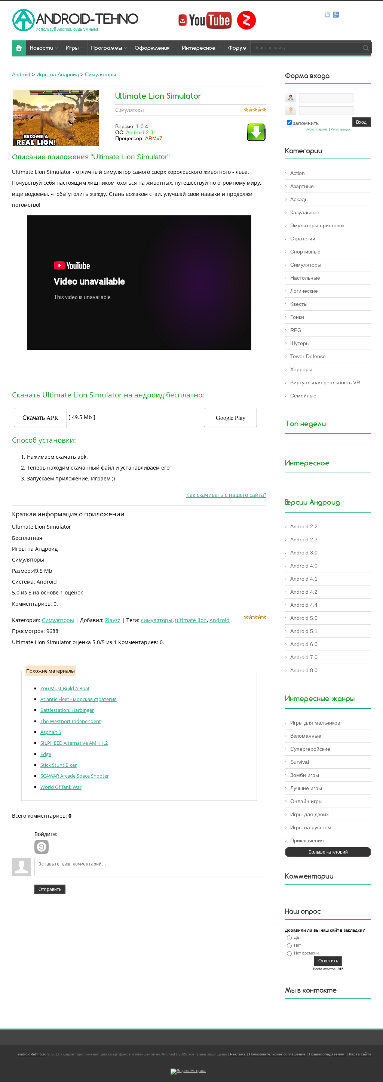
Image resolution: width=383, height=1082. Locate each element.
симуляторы (156, 620)
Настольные (305, 278)
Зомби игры (304, 775)
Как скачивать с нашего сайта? (226, 494)
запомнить (306, 123)
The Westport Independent (70, 721)
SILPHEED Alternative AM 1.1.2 (74, 743)
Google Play (230, 417)
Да (296, 937)
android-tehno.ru (32, 1054)
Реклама (238, 1054)
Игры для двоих (309, 814)
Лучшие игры (306, 788)
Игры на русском (310, 827)
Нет (297, 945)
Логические (304, 291)
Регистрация (340, 129)
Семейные (303, 396)
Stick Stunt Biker (58, 765)
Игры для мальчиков (315, 723)
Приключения (307, 840)
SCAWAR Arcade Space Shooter (74, 775)
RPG (295, 330)
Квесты (298, 304)
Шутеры (300, 343)
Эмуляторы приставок (317, 225)
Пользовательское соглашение (277, 1054)
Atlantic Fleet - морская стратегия (78, 699)
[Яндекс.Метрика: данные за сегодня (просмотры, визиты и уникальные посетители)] (188, 1072)
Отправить (50, 889)
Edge (45, 754)
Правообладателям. (327, 1054)
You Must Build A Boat (65, 688)
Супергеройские (310, 749)
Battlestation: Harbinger (67, 710)
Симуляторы (58, 620)
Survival (299, 762)
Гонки (297, 317)
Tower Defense (308, 356)
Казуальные (304, 212)
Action (297, 173)
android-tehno (87, 18)
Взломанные (305, 736)
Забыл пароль (317, 129)
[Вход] (41, 847)
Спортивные (305, 252)
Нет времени (306, 953)
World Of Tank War (61, 787)
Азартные (302, 186)
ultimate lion (191, 620)
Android (219, 620)
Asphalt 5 (50, 732)
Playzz (112, 620)
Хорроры (301, 369)
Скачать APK (40, 417)
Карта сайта (360, 1054)
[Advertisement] (139, 373)
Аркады (299, 199)
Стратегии (302, 239)
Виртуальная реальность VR (325, 382)
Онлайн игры (306, 801)
